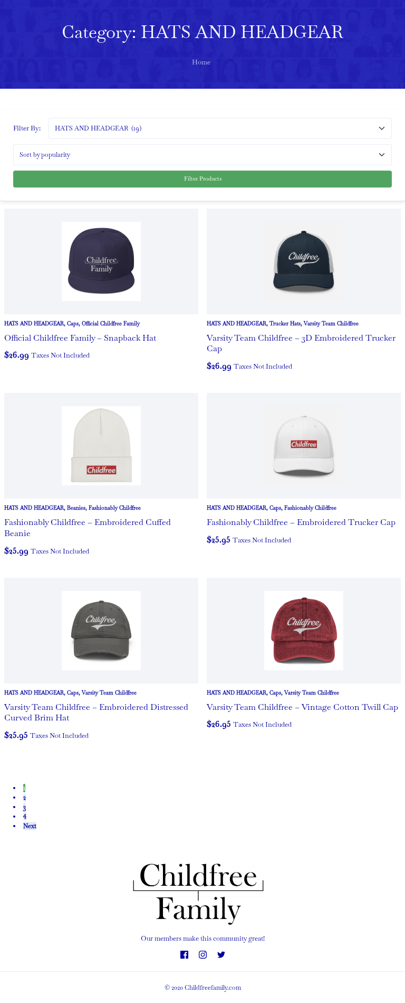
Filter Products (202, 178)
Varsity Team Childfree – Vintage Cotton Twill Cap (302, 707)
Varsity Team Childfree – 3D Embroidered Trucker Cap (301, 343)
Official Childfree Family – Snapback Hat (80, 337)
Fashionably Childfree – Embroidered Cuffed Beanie (87, 528)
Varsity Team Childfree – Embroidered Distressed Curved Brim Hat (96, 712)
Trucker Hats (285, 323)
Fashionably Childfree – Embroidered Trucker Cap (301, 522)
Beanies (76, 507)
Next (29, 826)
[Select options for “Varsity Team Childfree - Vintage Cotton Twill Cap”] (217, 730)
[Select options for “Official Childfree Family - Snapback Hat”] (14, 361)
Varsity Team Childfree (331, 323)
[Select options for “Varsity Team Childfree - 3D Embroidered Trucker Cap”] (217, 372)
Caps (73, 323)
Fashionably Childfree (115, 507)
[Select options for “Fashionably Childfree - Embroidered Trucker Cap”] (217, 546)
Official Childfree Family (111, 323)
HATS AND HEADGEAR (34, 323)
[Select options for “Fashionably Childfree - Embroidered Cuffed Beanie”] (14, 557)
